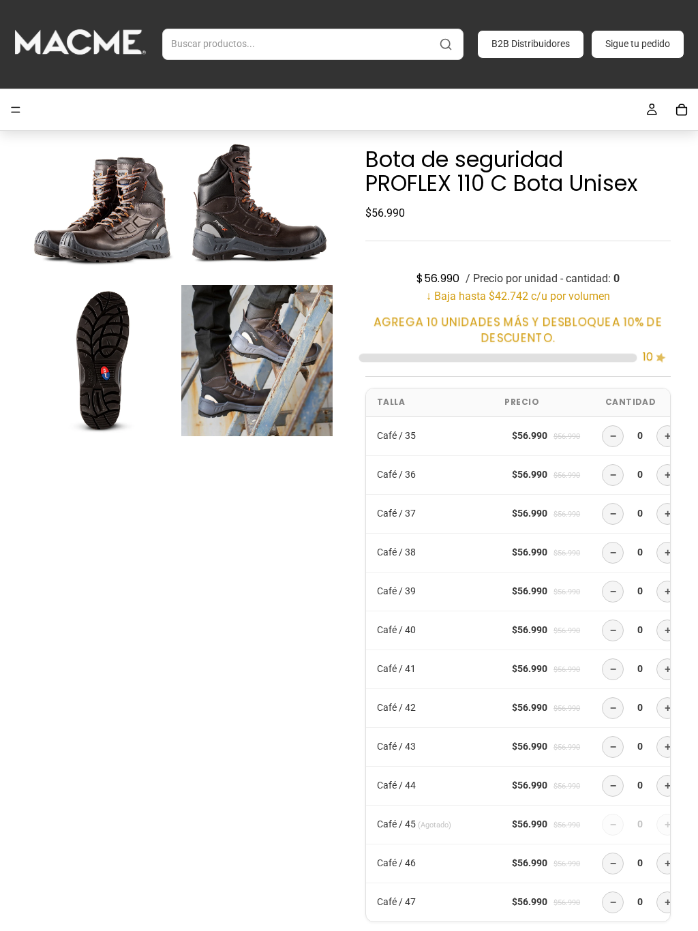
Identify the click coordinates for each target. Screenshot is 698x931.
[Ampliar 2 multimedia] (257, 206)
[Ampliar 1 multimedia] (103, 206)
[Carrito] (682, 110)
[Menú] (15, 109)
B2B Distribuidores (530, 43)
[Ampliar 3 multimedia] (103, 360)
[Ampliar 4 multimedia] (257, 360)
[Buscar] (446, 44)
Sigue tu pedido (637, 43)
